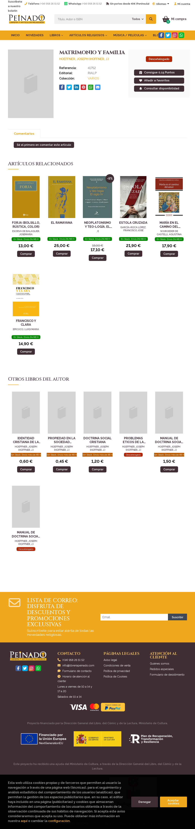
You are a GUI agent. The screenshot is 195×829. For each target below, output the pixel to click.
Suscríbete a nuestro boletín (15, 6)
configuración (59, 821)
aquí (24, 821)
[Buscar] (151, 19)
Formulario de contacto (77, 671)
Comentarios (24, 133)
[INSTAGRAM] (174, 35)
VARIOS (93, 78)
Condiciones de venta (117, 665)
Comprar (26, 253)
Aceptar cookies (173, 802)
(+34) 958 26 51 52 (50, 3)
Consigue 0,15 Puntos (159, 72)
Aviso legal (110, 659)
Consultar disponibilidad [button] (161, 88)
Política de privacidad (117, 671)
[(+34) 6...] (181, 35)
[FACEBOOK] (161, 35)
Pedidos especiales (162, 669)
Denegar (144, 802)
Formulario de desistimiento (167, 674)
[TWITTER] (168, 35)
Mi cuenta (183, 3)
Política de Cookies (115, 676)
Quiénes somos (159, 663)
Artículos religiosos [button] (87, 35)
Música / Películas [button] (129, 35)
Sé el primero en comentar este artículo (44, 144)
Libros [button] (55, 35)
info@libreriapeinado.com (78, 665)
